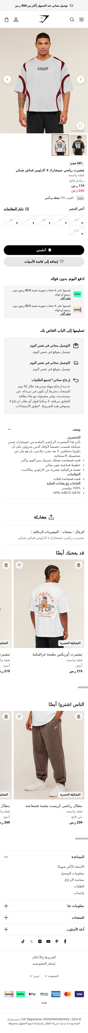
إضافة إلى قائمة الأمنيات (41, 261)
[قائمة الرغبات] (19, 565)
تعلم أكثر (65, 298)
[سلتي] (6, 19)
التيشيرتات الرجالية (46, 532)
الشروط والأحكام (44, 957)
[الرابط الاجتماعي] (65, 941)
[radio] (78, 145)
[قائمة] (81, 19)
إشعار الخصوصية (44, 963)
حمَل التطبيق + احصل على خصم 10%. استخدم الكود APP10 (41, 5)
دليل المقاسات (13, 209)
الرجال (79, 532)
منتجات (67, 532)
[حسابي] (16, 19)
